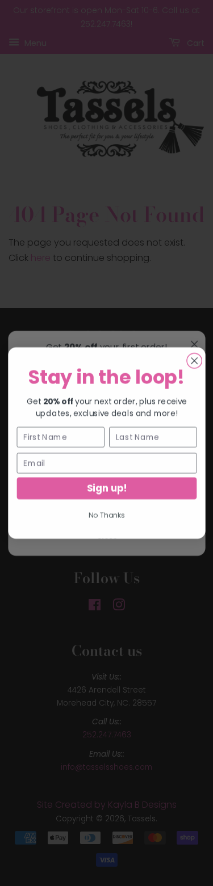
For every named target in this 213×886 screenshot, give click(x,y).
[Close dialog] (193, 360)
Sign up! (106, 488)
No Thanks (106, 515)
